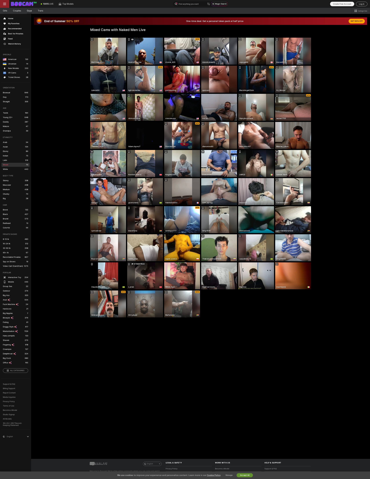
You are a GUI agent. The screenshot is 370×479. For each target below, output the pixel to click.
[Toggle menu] (4, 4)
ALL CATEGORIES (17, 371)
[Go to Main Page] (23, 4)
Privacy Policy (9, 402)
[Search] (209, 4)
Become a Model (10, 410)
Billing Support (9, 388)
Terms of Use (8, 406)
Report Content (9, 393)
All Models (7, 419)
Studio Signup (9, 415)
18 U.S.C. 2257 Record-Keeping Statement (12, 424)
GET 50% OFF (357, 21)
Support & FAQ (9, 384)
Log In (361, 4)
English (150, 464)
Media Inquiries (9, 397)
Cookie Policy (213, 475)
